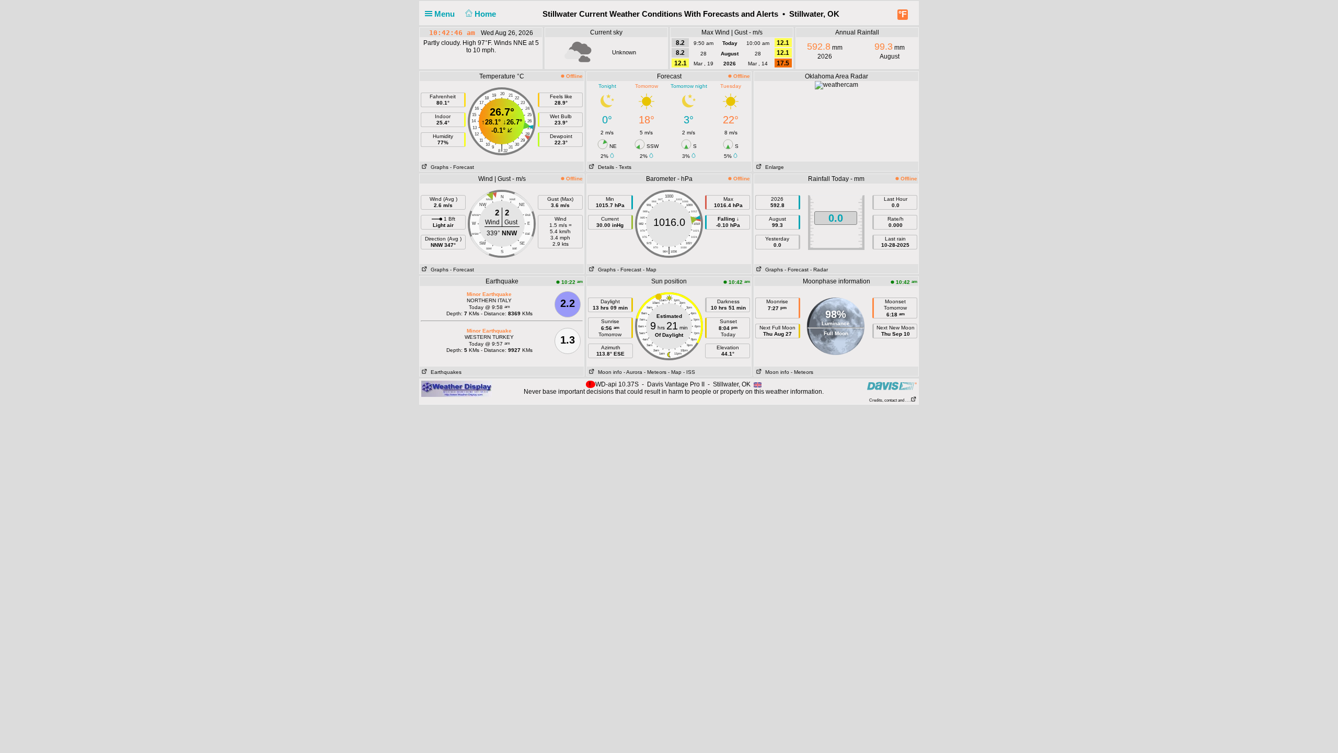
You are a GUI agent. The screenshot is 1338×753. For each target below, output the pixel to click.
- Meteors (655, 372)
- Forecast (462, 167)
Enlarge (773, 167)
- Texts (623, 167)
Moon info (608, 372)
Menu (445, 13)
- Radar (819, 269)
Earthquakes (445, 372)
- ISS (689, 372)
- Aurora (633, 372)
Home (486, 13)
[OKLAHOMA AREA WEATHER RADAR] (836, 84)
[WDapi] (456, 388)
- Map (649, 269)
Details (604, 167)
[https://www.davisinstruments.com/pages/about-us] (892, 385)
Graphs (438, 167)
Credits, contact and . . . (889, 400)
